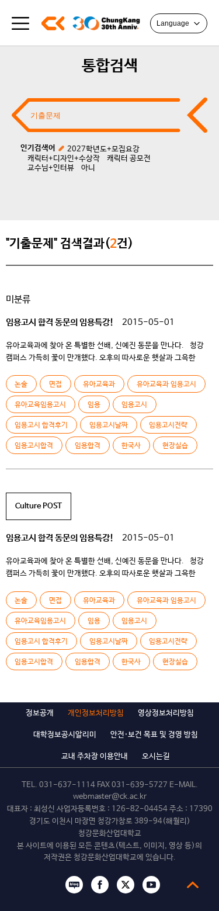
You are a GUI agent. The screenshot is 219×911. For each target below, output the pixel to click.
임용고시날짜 (108, 425)
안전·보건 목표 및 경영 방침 (154, 734)
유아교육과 (99, 384)
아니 (88, 168)
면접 (55, 384)
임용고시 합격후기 (41, 425)
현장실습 (175, 446)
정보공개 (40, 713)
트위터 (125, 884)
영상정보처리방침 (166, 713)
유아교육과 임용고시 (166, 384)
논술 (21, 384)
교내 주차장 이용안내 (94, 756)
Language (173, 23)
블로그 (74, 884)
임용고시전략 (168, 425)
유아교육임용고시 (40, 405)
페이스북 (100, 884)
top (192, 884)
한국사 (131, 446)
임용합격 (87, 446)
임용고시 (134, 405)
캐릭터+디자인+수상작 (63, 158)
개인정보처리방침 (96, 713)
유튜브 (151, 884)
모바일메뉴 (20, 23)
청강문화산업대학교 (53, 23)
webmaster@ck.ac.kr (110, 796)
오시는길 (156, 756)
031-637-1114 (67, 785)
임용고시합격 (34, 446)
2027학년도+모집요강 (103, 149)
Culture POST (38, 506)
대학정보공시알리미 (64, 734)
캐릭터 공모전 (129, 158)
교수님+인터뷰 (50, 168)
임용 (94, 405)
